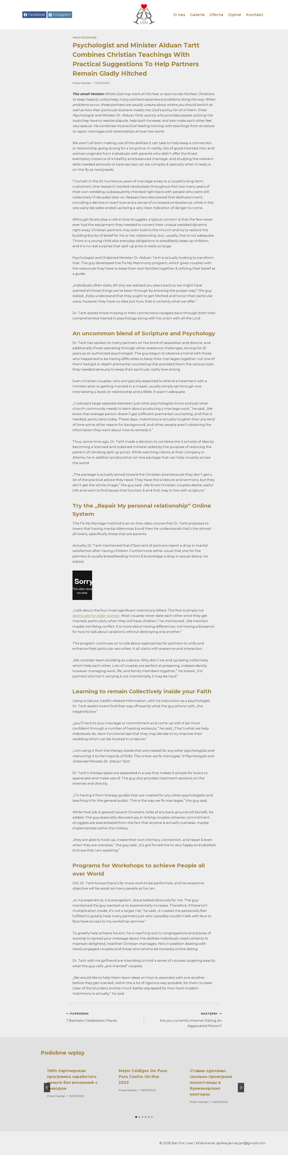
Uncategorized (84, 37)
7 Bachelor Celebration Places (91, 1017)
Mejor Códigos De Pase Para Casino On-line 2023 (143, 1076)
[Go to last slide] (47, 1087)
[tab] (136, 1117)
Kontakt (254, 14)
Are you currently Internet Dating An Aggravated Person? (191, 1020)
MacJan (86, 83)
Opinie (234, 14)
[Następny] (241, 1087)
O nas (179, 14)
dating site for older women (96, 616)
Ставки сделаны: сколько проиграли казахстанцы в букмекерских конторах (211, 1082)
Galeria (197, 14)
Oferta (216, 14)
